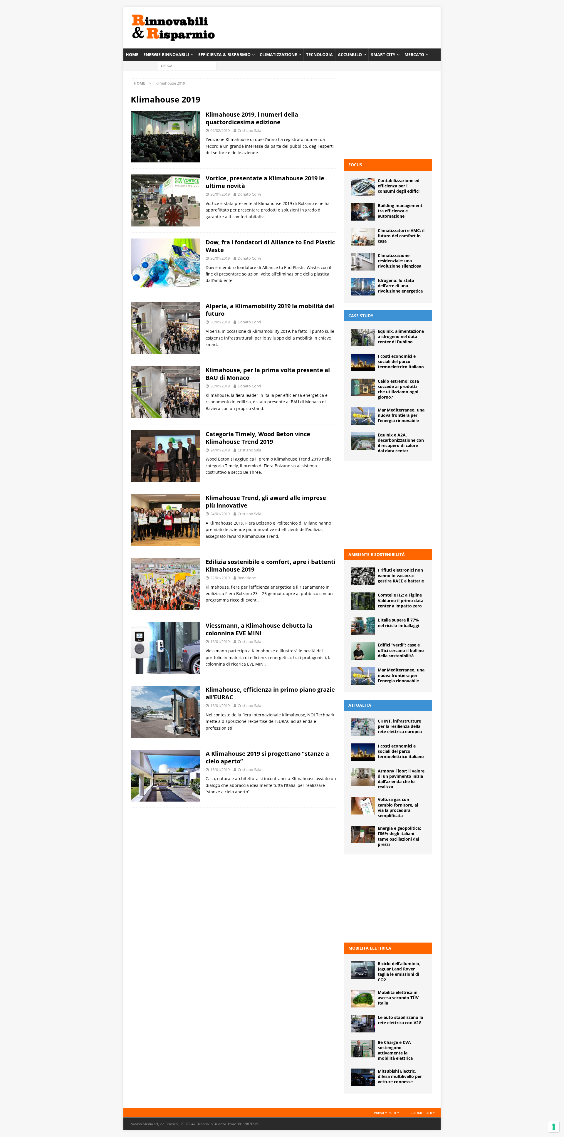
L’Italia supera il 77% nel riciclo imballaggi (398, 622)
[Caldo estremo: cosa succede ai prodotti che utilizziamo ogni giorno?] (363, 387)
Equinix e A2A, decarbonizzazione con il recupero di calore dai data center (401, 443)
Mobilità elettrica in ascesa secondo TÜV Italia (398, 998)
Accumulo (350, 54)
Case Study (360, 315)
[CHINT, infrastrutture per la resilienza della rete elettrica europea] (363, 727)
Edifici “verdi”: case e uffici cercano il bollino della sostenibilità (401, 650)
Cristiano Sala (249, 130)
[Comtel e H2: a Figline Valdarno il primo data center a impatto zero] (363, 601)
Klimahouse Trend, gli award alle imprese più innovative (266, 501)
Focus (355, 164)
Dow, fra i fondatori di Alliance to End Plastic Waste (270, 246)
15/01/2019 (220, 769)
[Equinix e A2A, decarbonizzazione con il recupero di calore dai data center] (363, 441)
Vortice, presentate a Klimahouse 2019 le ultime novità (265, 182)
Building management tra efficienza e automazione (400, 211)
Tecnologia (319, 54)
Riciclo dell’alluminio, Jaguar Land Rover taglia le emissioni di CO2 (399, 972)
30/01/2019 (220, 194)
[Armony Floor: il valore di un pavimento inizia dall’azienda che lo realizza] (363, 777)
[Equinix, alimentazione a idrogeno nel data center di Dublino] (363, 337)
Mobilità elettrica (369, 948)
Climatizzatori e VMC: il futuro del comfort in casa (401, 236)
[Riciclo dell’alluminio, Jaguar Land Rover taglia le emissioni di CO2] (363, 970)
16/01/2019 (220, 641)
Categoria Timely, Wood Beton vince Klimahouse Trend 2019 (258, 438)
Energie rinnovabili (166, 54)
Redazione (247, 577)
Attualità (359, 705)
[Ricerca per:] (187, 65)
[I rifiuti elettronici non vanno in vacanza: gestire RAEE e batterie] (363, 576)
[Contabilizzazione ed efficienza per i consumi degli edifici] (363, 187)
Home (132, 54)
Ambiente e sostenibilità (376, 554)
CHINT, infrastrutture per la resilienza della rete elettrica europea (400, 726)
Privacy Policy (386, 1113)
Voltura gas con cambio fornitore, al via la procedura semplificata (398, 807)
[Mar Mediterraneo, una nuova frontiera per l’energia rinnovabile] (363, 416)
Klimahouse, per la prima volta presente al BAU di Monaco (268, 374)
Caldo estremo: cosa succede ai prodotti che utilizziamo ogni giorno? (398, 389)
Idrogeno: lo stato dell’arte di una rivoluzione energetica (400, 286)
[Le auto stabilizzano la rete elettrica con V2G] (363, 1023)
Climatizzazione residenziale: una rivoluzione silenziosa (399, 261)
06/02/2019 (220, 130)
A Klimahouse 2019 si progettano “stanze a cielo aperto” (267, 757)
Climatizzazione (278, 54)
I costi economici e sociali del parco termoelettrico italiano (401, 361)
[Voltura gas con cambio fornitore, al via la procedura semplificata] (363, 805)
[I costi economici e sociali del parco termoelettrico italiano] (363, 362)
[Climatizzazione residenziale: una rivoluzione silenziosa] (363, 262)
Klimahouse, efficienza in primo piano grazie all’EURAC (270, 693)
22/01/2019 (220, 577)
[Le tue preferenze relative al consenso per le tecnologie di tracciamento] (553, 1126)
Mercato (414, 54)
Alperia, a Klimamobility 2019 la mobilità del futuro (270, 310)
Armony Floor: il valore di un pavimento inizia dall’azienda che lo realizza (401, 779)
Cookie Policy (423, 1113)
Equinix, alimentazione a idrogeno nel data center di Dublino (401, 336)
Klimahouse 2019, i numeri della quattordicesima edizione (252, 118)
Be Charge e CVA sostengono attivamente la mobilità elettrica (395, 1050)
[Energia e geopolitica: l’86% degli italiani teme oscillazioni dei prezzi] (363, 834)
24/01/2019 (220, 450)
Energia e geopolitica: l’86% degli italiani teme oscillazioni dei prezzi (399, 836)
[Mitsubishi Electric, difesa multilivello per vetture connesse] (363, 1077)
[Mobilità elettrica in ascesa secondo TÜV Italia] (363, 998)
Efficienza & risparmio (224, 54)
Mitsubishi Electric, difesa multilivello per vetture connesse (400, 1076)
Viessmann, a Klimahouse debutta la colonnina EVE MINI (259, 629)
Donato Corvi (249, 194)
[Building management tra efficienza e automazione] (363, 212)
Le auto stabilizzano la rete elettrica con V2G (400, 1020)
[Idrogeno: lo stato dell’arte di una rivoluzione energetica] (363, 286)
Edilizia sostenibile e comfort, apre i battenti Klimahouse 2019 (270, 565)
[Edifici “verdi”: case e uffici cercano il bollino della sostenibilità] (363, 651)
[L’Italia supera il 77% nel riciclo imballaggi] (363, 626)
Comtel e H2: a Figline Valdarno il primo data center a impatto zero (400, 600)
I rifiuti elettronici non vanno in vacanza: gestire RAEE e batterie (401, 575)
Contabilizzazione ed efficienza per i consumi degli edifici (398, 186)
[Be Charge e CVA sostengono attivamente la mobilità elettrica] (363, 1048)
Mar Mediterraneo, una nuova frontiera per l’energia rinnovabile (401, 415)
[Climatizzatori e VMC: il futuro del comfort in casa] (363, 237)
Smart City (383, 54)
